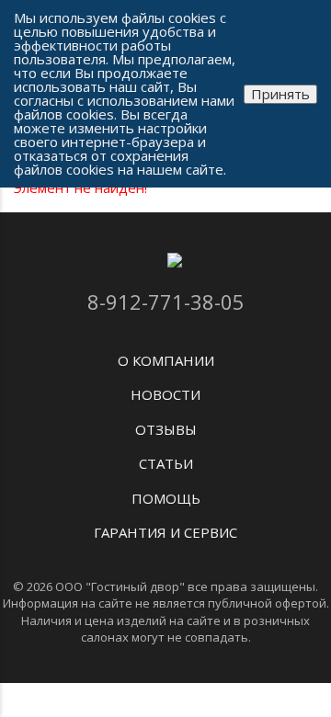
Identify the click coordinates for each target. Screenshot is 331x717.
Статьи (166, 463)
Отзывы (166, 429)
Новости (165, 394)
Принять (280, 94)
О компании (166, 360)
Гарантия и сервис (165, 532)
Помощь (165, 498)
